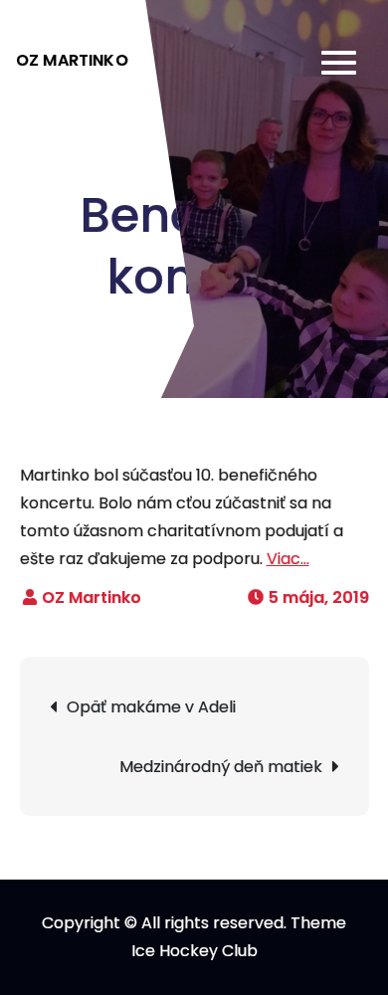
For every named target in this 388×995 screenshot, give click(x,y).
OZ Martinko (72, 60)
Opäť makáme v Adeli (151, 707)
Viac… (288, 558)
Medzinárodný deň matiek (220, 766)
